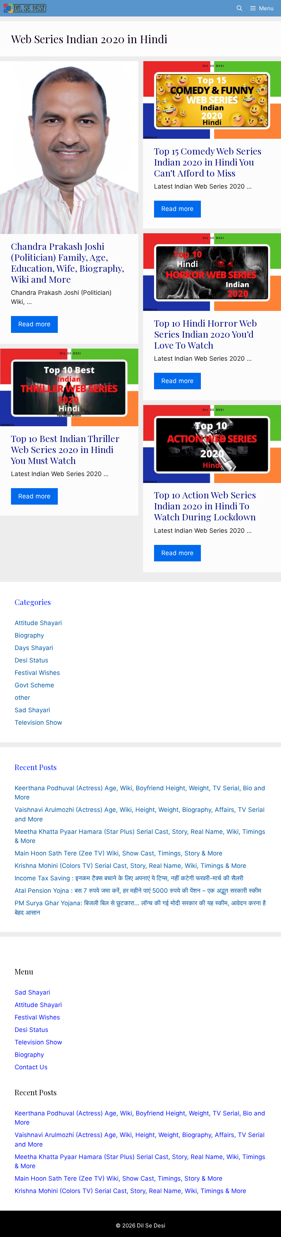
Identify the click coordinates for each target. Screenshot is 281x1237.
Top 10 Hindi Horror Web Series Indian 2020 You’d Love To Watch (205, 334)
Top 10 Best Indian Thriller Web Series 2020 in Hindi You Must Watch (65, 449)
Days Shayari (34, 647)
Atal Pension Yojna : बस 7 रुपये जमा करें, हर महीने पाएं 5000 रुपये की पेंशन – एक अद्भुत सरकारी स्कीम (138, 890)
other (22, 697)
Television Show (38, 722)
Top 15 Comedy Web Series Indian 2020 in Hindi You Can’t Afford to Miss (208, 162)
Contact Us (31, 1067)
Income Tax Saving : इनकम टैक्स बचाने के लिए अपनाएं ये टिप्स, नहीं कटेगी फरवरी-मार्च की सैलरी (129, 878)
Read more (34, 324)
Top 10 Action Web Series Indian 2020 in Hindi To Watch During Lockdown (205, 506)
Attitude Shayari (38, 623)
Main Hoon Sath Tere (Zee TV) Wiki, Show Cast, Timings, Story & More (118, 853)
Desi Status (31, 660)
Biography (29, 635)
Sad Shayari (32, 710)
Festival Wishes (37, 672)
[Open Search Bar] (239, 8)
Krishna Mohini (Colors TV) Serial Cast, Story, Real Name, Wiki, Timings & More (130, 865)
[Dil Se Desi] (25, 8)
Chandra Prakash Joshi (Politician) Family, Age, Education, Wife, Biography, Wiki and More (67, 262)
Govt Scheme (34, 685)
